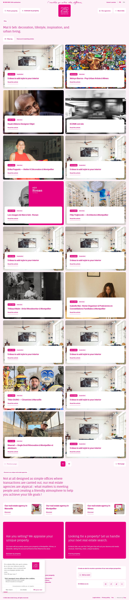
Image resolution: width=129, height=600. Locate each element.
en (124, 2)
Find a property (12, 11)
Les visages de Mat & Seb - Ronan (23, 214)
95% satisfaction (15, 2)
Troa (124, 597)
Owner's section (111, 2)
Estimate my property (31, 11)
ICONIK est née (77, 123)
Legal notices (96, 597)
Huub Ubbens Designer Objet (21, 123)
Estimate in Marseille (45, 582)
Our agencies (106, 11)
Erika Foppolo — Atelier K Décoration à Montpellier (31, 169)
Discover (8, 512)
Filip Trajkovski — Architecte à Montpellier (89, 214)
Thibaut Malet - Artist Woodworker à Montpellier (29, 308)
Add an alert (86, 575)
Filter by (10, 39)
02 (69, 464)
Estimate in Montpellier (45, 578)
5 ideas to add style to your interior (23, 78)
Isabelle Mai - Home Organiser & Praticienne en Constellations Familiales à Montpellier (91, 307)
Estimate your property (46, 575)
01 (63, 464)
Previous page (12, 464)
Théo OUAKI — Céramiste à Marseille (24, 399)
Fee (112, 597)
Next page (121, 464)
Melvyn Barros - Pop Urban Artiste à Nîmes (89, 78)
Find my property (74, 554)
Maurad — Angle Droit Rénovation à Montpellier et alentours (30, 446)
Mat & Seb (121, 11)
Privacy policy (106, 597)
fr (120, 2)
